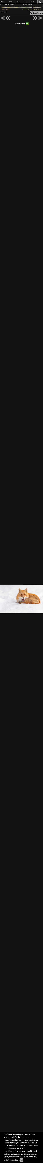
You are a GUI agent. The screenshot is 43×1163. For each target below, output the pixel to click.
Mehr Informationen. (12, 1160)
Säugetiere (3, 12)
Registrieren (27, 4)
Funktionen (38, 13)
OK (21, 1160)
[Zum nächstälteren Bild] (40, 18)
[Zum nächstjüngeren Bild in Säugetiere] (8, 18)
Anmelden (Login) (7, 4)
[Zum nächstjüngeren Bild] (2, 18)
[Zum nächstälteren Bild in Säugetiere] (35, 18)
